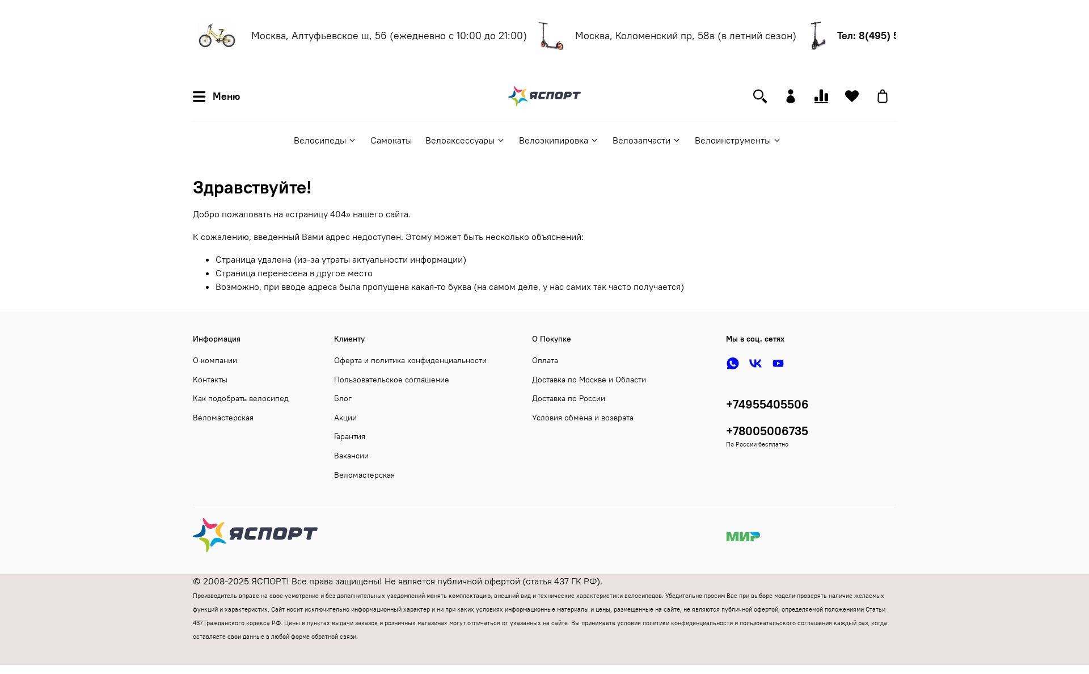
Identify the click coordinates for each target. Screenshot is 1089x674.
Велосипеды (320, 140)
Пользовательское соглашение (391, 379)
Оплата (545, 360)
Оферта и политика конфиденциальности (410, 360)
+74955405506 (767, 404)
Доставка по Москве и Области (589, 379)
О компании (215, 360)
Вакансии (351, 455)
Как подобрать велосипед (241, 398)
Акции (345, 417)
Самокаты (391, 140)
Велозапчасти (641, 140)
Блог (343, 398)
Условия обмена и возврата (583, 417)
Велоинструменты (733, 140)
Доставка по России (568, 398)
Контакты (210, 379)
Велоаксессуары (460, 140)
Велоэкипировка (553, 140)
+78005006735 (767, 431)
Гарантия (349, 436)
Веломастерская (223, 417)
